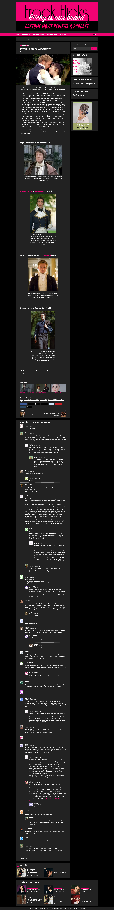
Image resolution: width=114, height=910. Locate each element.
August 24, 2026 (85, 891)
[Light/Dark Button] (94, 34)
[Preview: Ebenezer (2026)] (48, 872)
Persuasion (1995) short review (42, 392)
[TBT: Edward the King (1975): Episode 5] (21, 872)
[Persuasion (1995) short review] (43, 388)
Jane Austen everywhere (51, 398)
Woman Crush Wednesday (32, 887)
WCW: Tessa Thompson (33, 889)
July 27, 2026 (57, 874)
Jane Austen (43, 398)
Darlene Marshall (28, 828)
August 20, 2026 (31, 875)
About (17, 34)
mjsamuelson (27, 600)
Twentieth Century (58, 887)
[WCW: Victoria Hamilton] (58, 388)
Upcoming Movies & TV (52, 34)
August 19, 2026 (85, 901)
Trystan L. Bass (24, 52)
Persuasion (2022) (51, 399)
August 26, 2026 (32, 891)
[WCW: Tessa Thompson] (21, 889)
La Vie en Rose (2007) (59, 889)
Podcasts (62, 34)
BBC (33, 398)
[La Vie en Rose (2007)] (48, 889)
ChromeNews (76, 908)
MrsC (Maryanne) (28, 698)
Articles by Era (26, 34)
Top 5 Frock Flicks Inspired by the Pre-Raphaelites (34, 899)
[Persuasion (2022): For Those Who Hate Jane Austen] (27, 388)
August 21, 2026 (31, 902)
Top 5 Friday (29, 897)
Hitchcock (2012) (85, 900)
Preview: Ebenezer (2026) (60, 872)
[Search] (97, 34)
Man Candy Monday (85, 887)
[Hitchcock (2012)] (75, 899)
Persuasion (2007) (43, 399)
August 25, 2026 (58, 891)
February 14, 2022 (33, 52)
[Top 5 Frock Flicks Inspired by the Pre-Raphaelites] (21, 899)
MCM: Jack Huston (86, 889)
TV (21, 401)
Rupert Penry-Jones (59, 399)
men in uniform (60, 398)
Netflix (21, 399)
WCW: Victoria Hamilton (56, 392)
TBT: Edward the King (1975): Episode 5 (33, 873)
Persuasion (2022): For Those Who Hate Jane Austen (27, 393)
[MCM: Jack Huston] (75, 889)
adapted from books (27, 398)
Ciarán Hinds (26, 191)
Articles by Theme (38, 34)
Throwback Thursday (31, 870)
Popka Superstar (28, 484)
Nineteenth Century (25, 45)
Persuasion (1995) (35, 399)
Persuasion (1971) (27, 399)
